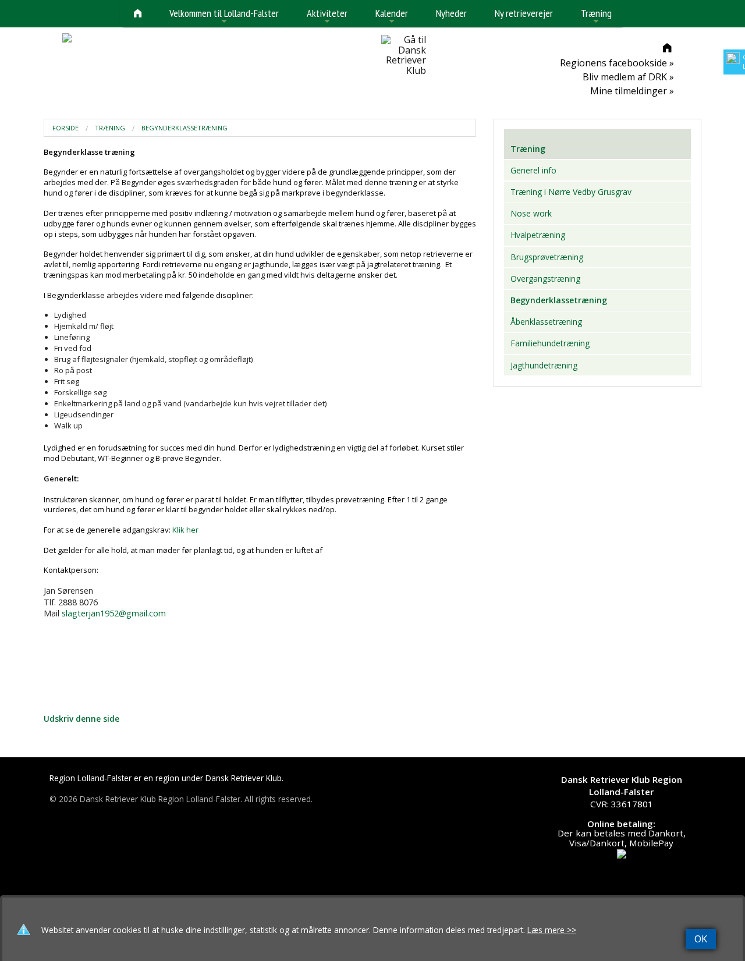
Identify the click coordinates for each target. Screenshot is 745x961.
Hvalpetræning (537, 234)
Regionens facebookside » (617, 62)
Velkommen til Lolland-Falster (224, 16)
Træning (596, 16)
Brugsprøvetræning (546, 257)
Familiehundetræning (550, 343)
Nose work (531, 213)
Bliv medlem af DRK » (628, 76)
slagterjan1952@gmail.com (114, 613)
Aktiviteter (327, 16)
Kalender (391, 16)
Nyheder (451, 13)
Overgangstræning (545, 278)
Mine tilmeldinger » (632, 90)
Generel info (533, 170)
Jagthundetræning (543, 365)
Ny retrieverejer (524, 13)
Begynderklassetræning (184, 128)
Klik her (185, 529)
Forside (65, 128)
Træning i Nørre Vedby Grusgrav (571, 191)
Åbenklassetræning (546, 321)
